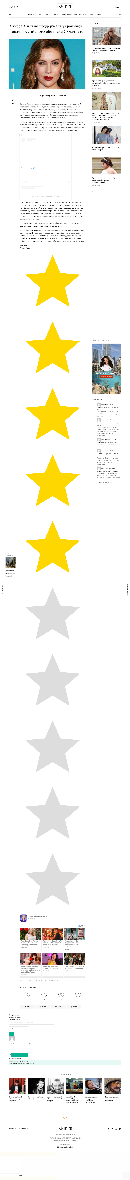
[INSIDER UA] (65, 6)
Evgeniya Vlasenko (40, 917)
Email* (30, 1049)
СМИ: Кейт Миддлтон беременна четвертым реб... (108, 453)
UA (119, 8)
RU (116, 8)
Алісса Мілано (38, 980)
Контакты (12, 1128)
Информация (24, 1128)
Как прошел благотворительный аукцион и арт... (107, 407)
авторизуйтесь (15, 1017)
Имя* (30, 1043)
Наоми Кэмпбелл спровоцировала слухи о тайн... (108, 422)
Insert (21, 1175)
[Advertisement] (106, 264)
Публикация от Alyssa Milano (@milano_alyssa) (45, 196)
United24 (29, 980)
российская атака (54, 980)
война (45, 980)
